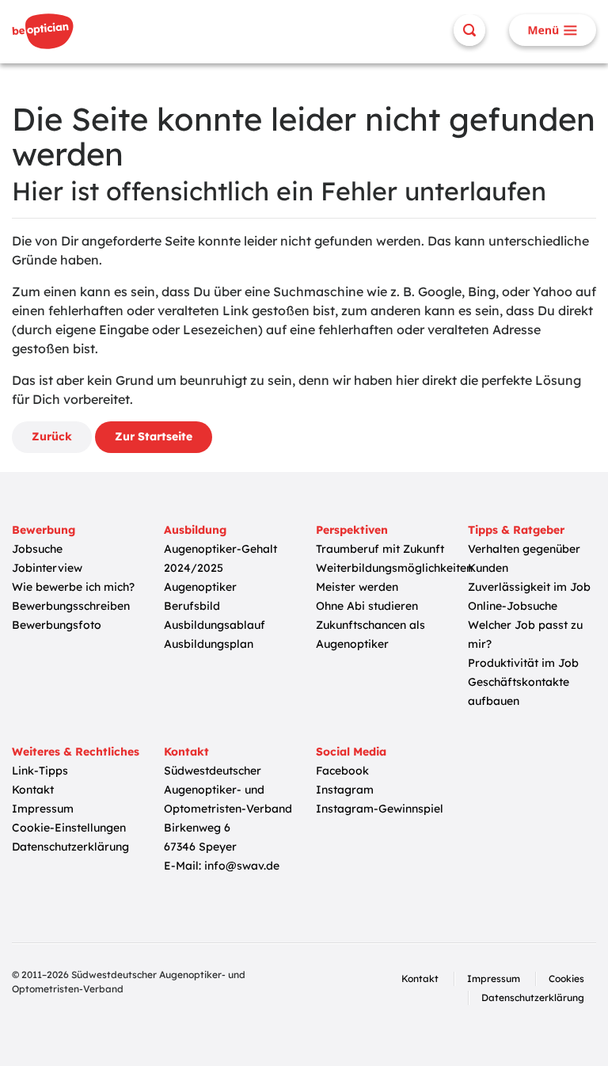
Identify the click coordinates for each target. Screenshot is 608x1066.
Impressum (43, 808)
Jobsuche (37, 549)
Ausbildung (195, 530)
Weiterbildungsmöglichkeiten (394, 568)
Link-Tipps (40, 770)
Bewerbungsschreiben (71, 606)
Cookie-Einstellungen (69, 827)
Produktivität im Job (523, 663)
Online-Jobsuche (512, 606)
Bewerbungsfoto (56, 625)
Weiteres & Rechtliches (75, 751)
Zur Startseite (153, 436)
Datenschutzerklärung (70, 846)
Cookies (566, 978)
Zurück (52, 436)
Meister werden (357, 587)
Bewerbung (43, 530)
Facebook (342, 770)
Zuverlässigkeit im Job (529, 587)
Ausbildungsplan (208, 644)
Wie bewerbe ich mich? (73, 587)
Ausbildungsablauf (214, 625)
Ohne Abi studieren (367, 606)
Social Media (351, 751)
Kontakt (33, 789)
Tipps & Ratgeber (516, 530)
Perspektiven (352, 530)
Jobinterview (47, 568)
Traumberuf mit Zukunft (380, 549)
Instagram (345, 789)
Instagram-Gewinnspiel (379, 808)
